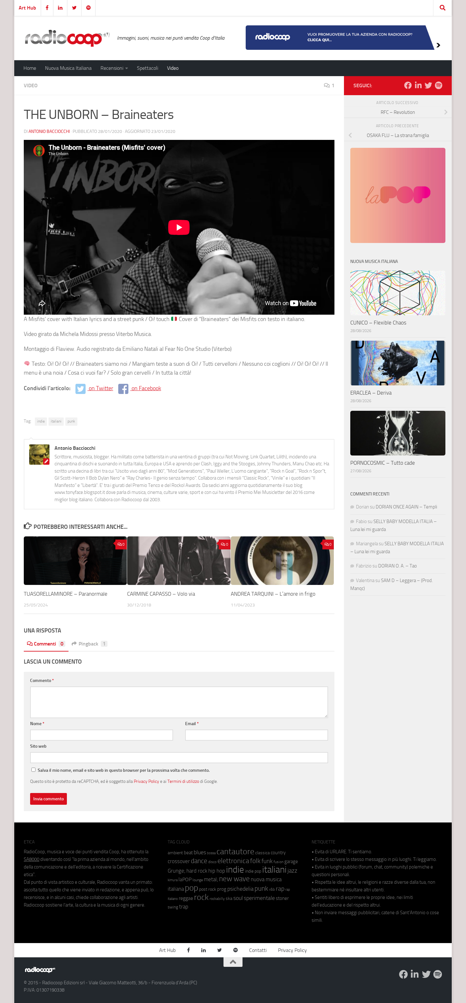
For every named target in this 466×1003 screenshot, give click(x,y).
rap (280, 888)
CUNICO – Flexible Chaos (378, 322)
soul (238, 898)
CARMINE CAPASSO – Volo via (161, 594)
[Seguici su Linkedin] (418, 85)
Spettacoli (147, 68)
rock (201, 897)
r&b (272, 889)
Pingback (92, 644)
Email (192, 723)
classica (262, 853)
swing (173, 907)
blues (200, 852)
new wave (234, 879)
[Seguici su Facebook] (408, 85)
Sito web (38, 746)
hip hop (216, 871)
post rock (207, 889)
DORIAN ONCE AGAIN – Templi (406, 507)
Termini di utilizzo (183, 781)
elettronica (233, 860)
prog (221, 889)
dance (199, 861)
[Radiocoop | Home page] (67, 38)
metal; (211, 879)
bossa (211, 853)
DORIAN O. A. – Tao (397, 566)
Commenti (48, 644)
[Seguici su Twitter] (428, 85)
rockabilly (217, 898)
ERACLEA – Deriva (371, 393)
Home (29, 68)
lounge (197, 880)
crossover (179, 861)
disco (212, 862)
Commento (42, 680)
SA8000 (31, 859)
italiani (56, 421)
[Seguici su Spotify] (438, 85)
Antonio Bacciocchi (49, 131)
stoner (282, 898)
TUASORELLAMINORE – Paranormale (65, 594)
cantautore (235, 851)
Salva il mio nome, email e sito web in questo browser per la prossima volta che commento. (124, 770)
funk (267, 861)
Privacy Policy (146, 781)
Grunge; (176, 871)
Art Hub (27, 8)
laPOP (184, 879)
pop (191, 888)
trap (183, 906)
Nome (37, 723)
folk (255, 861)
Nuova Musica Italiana (68, 68)
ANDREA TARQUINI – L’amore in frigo (273, 594)
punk (71, 421)
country (278, 853)
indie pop (253, 871)
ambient (175, 853)
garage (291, 861)
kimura (173, 880)
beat (188, 853)
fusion (278, 861)
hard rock (196, 871)
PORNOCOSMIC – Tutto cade (382, 463)
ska (229, 898)
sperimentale (259, 898)
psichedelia (240, 888)
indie (41, 421)
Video (172, 68)
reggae (186, 898)
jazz (292, 870)
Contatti (258, 950)
